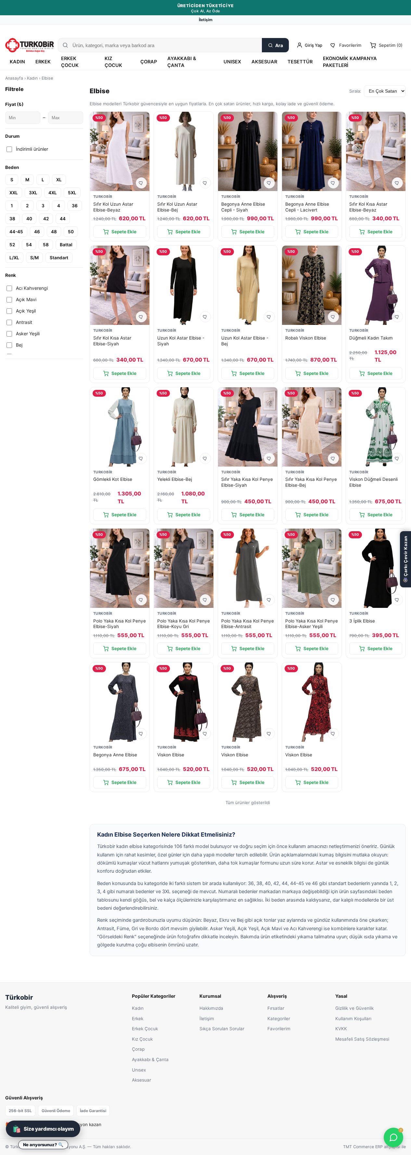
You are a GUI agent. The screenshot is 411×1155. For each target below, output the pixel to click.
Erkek (43, 62)
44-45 (16, 231)
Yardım (399, 29)
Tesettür (300, 62)
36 (75, 205)
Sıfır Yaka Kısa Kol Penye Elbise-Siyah (247, 482)
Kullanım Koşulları (353, 1018)
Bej (19, 345)
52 (12, 244)
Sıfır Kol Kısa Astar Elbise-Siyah (112, 340)
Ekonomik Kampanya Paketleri (350, 62)
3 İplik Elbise (362, 620)
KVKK (341, 1028)
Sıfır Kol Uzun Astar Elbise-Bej (177, 206)
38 (12, 218)
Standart (59, 257)
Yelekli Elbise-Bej (174, 479)
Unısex (232, 62)
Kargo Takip (329, 29)
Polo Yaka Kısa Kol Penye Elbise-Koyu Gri (183, 623)
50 (71, 231)
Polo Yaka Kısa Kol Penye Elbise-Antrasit (247, 623)
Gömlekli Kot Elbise (112, 479)
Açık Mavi (26, 299)
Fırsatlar (275, 1008)
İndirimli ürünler (32, 149)
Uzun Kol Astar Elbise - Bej (244, 340)
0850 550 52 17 (363, 29)
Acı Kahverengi (32, 288)
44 (63, 218)
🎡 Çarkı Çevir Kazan (405, 559)
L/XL (14, 257)
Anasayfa (14, 78)
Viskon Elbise (170, 754)
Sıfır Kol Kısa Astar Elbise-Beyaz (368, 206)
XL (59, 179)
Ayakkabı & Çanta (181, 62)
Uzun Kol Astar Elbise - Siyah (180, 340)
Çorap (148, 62)
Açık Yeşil (26, 311)
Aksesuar (264, 62)
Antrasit (24, 322)
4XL (52, 192)
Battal (66, 244)
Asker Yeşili (28, 333)
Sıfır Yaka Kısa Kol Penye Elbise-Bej (311, 482)
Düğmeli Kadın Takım (371, 337)
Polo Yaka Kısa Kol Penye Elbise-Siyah (119, 623)
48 (54, 231)
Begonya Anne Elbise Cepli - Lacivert (307, 206)
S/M (34, 257)
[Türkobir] (29, 45)
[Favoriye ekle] (141, 182)
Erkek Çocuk (70, 62)
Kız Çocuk (113, 62)
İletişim (205, 19)
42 (46, 218)
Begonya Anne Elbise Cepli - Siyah (243, 206)
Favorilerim (278, 1028)
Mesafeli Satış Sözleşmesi (362, 1039)
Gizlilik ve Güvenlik (354, 1008)
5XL (72, 192)
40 (29, 218)
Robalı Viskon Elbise (305, 337)
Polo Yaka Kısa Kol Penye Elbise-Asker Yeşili (311, 623)
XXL (13, 192)
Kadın (17, 62)
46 (37, 231)
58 (46, 244)
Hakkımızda (211, 1008)
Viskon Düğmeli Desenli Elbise (373, 482)
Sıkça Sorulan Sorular (221, 1028)
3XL (33, 192)
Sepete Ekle (123, 231)
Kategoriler (278, 1018)
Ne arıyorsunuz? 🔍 (43, 1144)
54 (29, 244)
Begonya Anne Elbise (115, 754)
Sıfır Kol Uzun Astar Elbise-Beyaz (113, 206)
